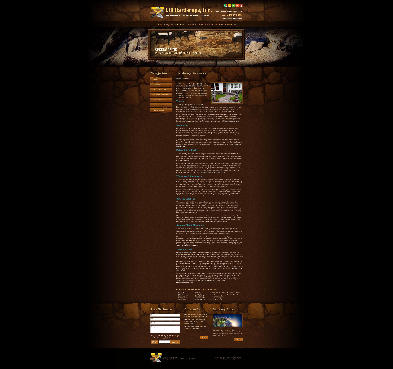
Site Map (232, 357)
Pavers (155, 79)
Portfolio (191, 24)
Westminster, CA (200, 298)
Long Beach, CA (183, 296)
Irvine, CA (215, 294)
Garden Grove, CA (183, 298)
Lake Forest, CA (217, 299)
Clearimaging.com (232, 358)
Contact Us (230, 24)
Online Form (207, 280)
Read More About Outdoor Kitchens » (217, 221)
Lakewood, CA (182, 292)
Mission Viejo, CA (217, 296)
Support (240, 358)
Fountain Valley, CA (218, 298)
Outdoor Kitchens (159, 100)
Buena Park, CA (200, 296)
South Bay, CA (233, 294)
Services (179, 24)
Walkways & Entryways (161, 95)
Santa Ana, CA (199, 294)
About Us (168, 24)
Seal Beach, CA (200, 299)
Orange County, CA (234, 292)
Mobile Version (238, 357)
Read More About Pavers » (232, 121)
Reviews (219, 24)
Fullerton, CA (199, 292)
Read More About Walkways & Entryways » (223, 195)
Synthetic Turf (158, 110)
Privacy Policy (218, 357)
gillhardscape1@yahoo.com (232, 18)
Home (159, 24)
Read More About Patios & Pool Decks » (213, 172)
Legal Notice (226, 357)
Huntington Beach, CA (218, 292)
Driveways (156, 84)
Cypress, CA (182, 294)
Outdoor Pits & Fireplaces (162, 105)
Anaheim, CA (182, 299)
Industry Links (205, 24)
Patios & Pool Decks (159, 89)
